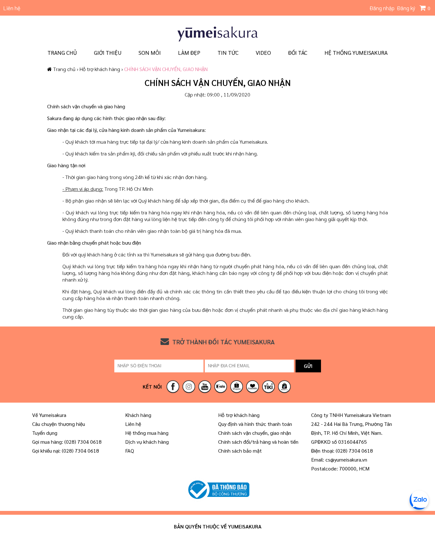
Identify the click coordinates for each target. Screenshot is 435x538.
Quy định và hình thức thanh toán (255, 423)
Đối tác (297, 52)
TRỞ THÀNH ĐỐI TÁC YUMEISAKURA (223, 342)
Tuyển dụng (44, 432)
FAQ (129, 450)
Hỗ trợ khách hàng (100, 69)
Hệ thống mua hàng (146, 432)
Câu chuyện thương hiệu (58, 423)
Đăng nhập (382, 7)
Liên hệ (11, 7)
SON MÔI (150, 52)
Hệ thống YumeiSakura (356, 52)
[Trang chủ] (217, 40)
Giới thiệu (107, 52)
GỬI (308, 365)
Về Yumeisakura (49, 415)
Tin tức (228, 52)
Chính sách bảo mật (240, 450)
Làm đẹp (189, 52)
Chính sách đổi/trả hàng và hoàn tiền (258, 441)
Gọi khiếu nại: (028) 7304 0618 (65, 450)
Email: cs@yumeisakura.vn (339, 459)
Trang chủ (62, 52)
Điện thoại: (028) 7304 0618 (342, 450)
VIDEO (263, 52)
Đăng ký (406, 7)
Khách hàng (138, 415)
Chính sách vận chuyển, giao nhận (254, 432)
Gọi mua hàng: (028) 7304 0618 (67, 441)
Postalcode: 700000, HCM (340, 468)
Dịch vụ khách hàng (147, 441)
